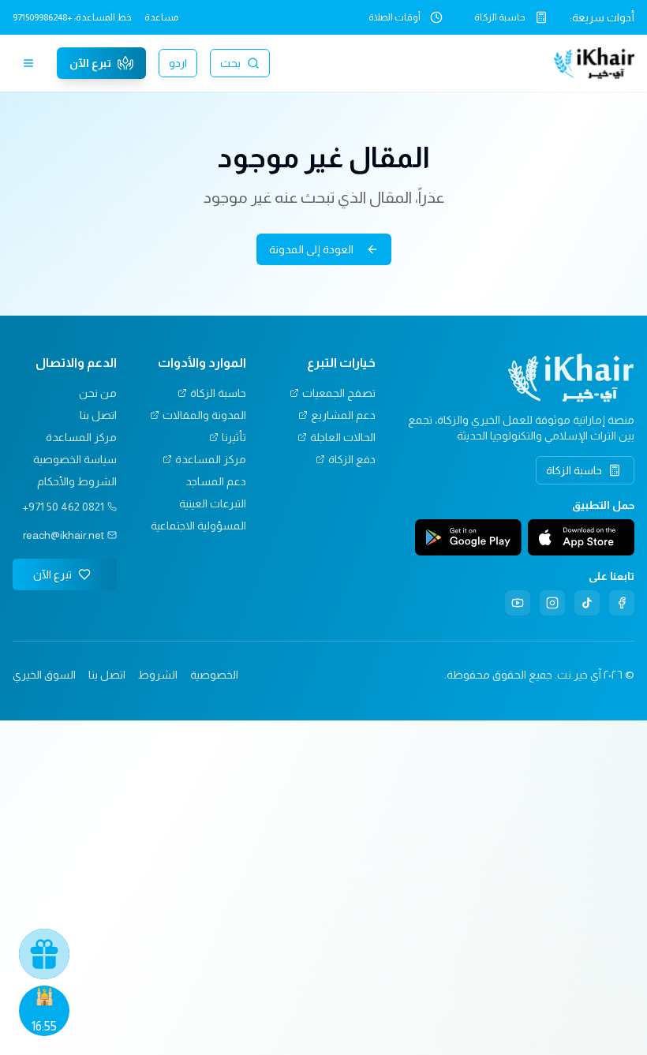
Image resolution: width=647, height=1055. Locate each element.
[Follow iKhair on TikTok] (587, 602)
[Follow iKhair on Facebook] (621, 602)
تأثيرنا (234, 437)
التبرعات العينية (212, 503)
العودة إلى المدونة (311, 249)
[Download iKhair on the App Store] (581, 537)
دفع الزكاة (352, 459)
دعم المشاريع (343, 415)
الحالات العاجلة (343, 437)
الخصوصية (214, 674)
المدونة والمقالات (204, 415)
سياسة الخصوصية (75, 459)
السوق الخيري (44, 674)
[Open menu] (28, 63)
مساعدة (161, 17)
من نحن (98, 393)
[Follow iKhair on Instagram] (552, 602)
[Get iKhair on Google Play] (468, 537)
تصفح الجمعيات (339, 393)
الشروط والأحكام (77, 481)
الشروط (158, 674)
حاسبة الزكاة (499, 17)
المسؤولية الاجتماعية (198, 525)
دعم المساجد (215, 481)
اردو (178, 63)
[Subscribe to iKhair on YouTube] (517, 602)
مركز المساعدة (210, 459)
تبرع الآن (90, 63)
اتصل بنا (98, 415)
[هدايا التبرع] (44, 954)
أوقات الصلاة (394, 17)
